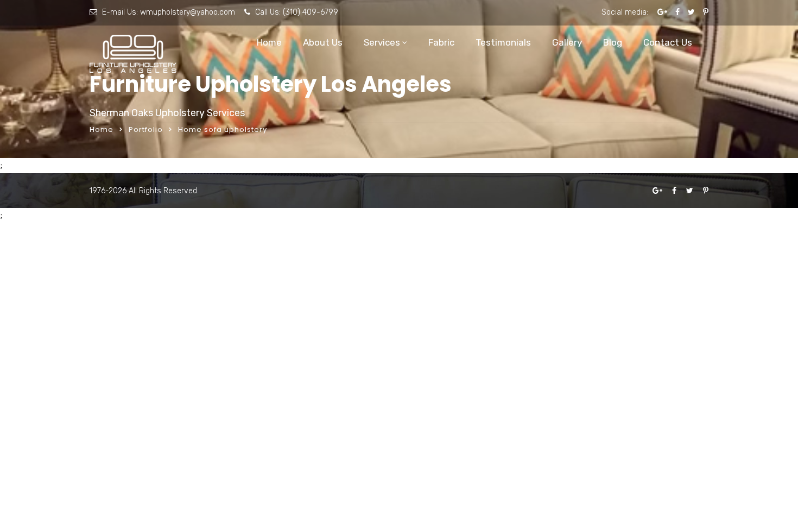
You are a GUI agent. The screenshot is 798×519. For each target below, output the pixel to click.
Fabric (441, 42)
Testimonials (503, 42)
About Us (323, 42)
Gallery (567, 42)
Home (269, 42)
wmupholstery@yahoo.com (187, 12)
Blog (612, 42)
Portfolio (146, 129)
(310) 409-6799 (310, 12)
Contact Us (667, 42)
